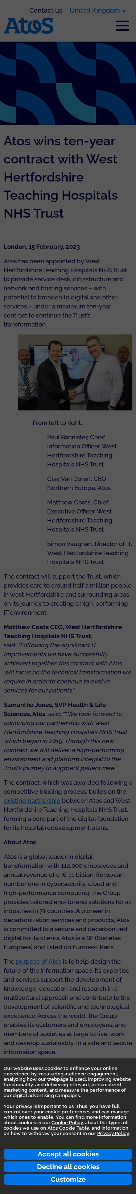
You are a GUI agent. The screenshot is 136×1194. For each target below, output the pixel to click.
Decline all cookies (68, 1166)
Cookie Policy (66, 1122)
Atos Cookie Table (68, 1128)
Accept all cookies (68, 1154)
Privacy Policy (113, 1133)
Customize (68, 1179)
